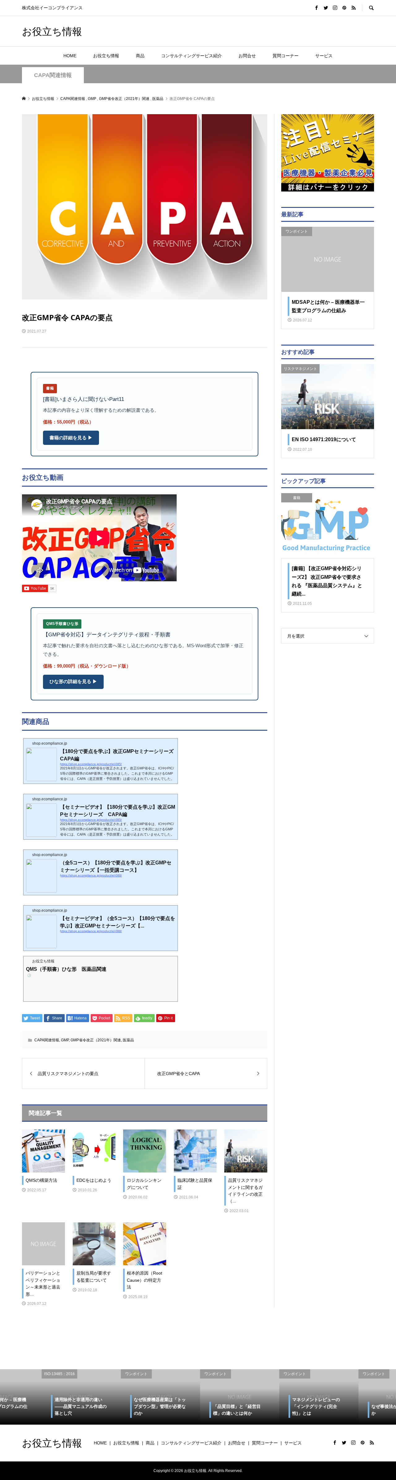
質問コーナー (286, 55)
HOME (69, 55)
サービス (324, 55)
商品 (140, 55)
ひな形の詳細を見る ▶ (73, 681)
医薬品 (128, 1040)
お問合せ (247, 55)
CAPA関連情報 (53, 75)
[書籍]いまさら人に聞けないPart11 (83, 399)
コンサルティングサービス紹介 (191, 55)
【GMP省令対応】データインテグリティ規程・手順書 (106, 635)
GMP (65, 1040)
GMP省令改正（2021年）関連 (96, 1040)
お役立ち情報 (52, 31)
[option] (39, 1397)
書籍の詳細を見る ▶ (71, 437)
